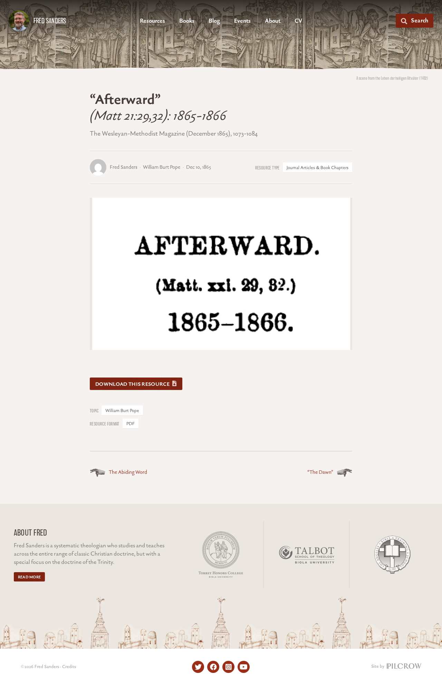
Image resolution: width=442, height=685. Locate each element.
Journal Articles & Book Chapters (317, 168)
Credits (69, 667)
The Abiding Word (128, 472)
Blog (214, 21)
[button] (414, 21)
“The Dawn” (320, 472)
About (272, 21)
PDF (130, 424)
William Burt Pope (122, 411)
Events (242, 21)
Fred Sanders (49, 21)
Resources (152, 21)
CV (298, 21)
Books (186, 21)
